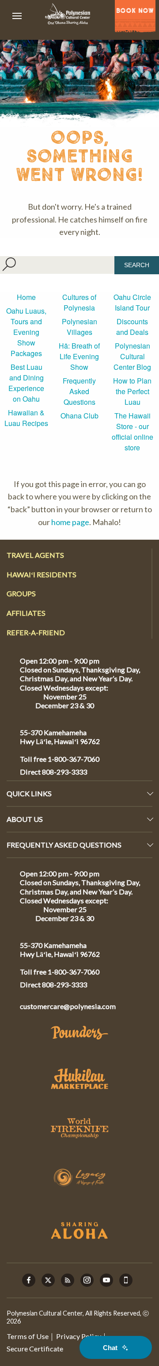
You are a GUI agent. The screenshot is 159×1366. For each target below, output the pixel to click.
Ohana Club (79, 416)
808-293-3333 (64, 771)
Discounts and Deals (132, 326)
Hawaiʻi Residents (41, 574)
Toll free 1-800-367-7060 (59, 759)
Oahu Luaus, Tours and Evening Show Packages (26, 332)
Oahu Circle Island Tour (132, 302)
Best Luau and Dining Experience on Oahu (26, 383)
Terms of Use (28, 1336)
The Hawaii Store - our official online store (132, 432)
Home (26, 297)
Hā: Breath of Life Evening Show (79, 356)
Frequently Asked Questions (79, 391)
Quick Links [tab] (29, 793)
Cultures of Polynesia (79, 302)
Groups (21, 593)
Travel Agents (35, 555)
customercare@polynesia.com (68, 1006)
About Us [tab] (25, 819)
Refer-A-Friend (36, 632)
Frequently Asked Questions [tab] (64, 844)
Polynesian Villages (79, 326)
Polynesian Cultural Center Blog (132, 356)
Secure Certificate (35, 1348)
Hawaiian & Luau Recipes (26, 417)
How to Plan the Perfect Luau (132, 391)
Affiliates (26, 613)
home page (70, 522)
